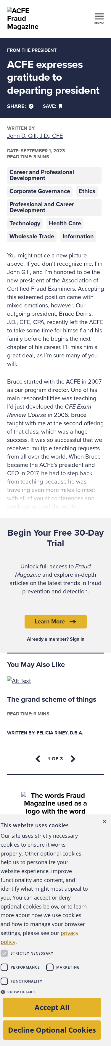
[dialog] (55, 930)
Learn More (50, 621)
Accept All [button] (52, 1007)
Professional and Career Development (41, 207)
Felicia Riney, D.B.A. (60, 733)
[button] (45, 991)
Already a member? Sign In (55, 639)
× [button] (104, 822)
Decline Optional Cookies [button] (52, 1030)
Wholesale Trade (31, 236)
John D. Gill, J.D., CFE (35, 136)
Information (78, 236)
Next (73, 759)
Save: (49, 106)
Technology (24, 223)
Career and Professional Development (41, 175)
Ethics (87, 191)
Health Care (65, 223)
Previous (38, 759)
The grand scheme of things (51, 699)
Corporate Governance (39, 191)
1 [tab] (55, 758)
